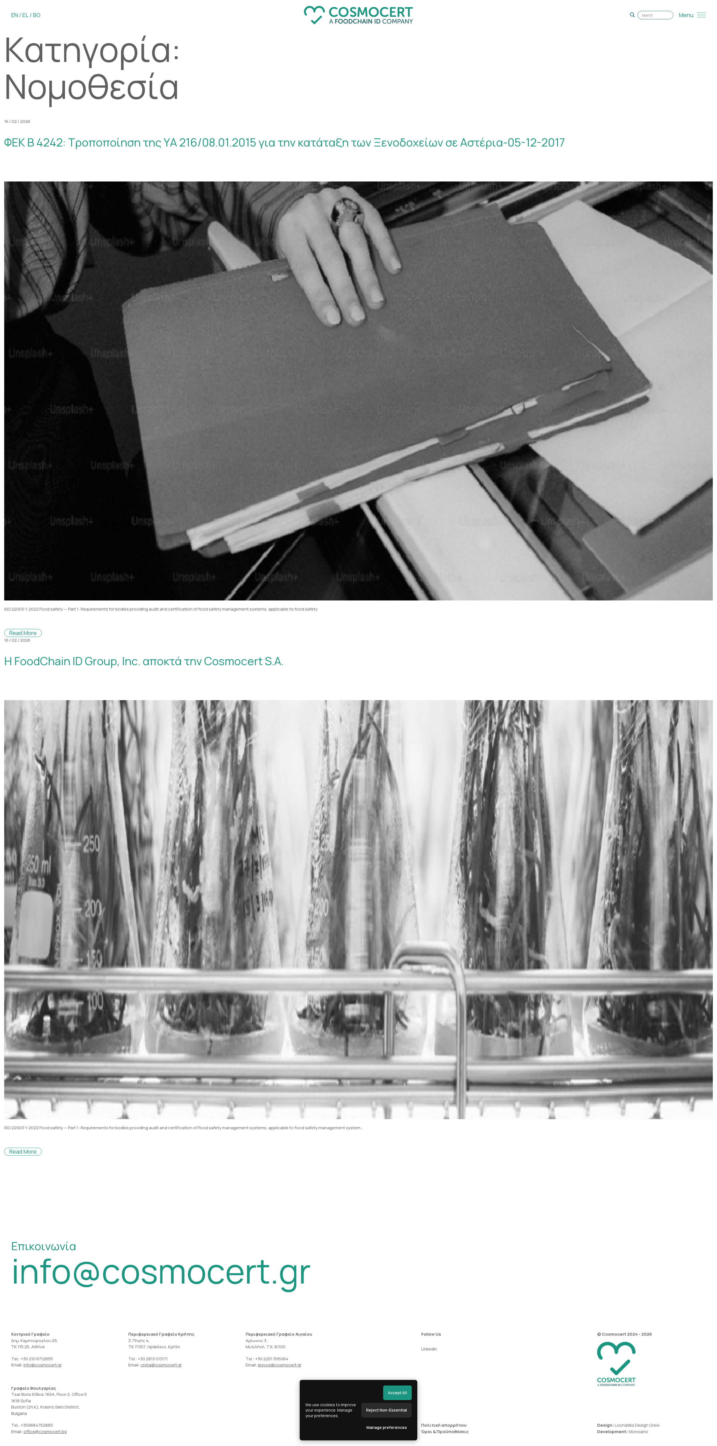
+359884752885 (37, 1425)
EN (14, 15)
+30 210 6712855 (37, 1359)
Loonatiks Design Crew (637, 1425)
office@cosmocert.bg (45, 1432)
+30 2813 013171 (153, 1359)
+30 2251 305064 (272, 1359)
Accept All (397, 1392)
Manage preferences (386, 1427)
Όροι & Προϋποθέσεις (445, 1432)
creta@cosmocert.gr (161, 1365)
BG (37, 15)
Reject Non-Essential (386, 1410)
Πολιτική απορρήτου (444, 1425)
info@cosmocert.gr (161, 1270)
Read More (23, 633)
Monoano (638, 1432)
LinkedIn (429, 1349)
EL (25, 15)
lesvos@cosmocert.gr (279, 1365)
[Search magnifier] (632, 15)
